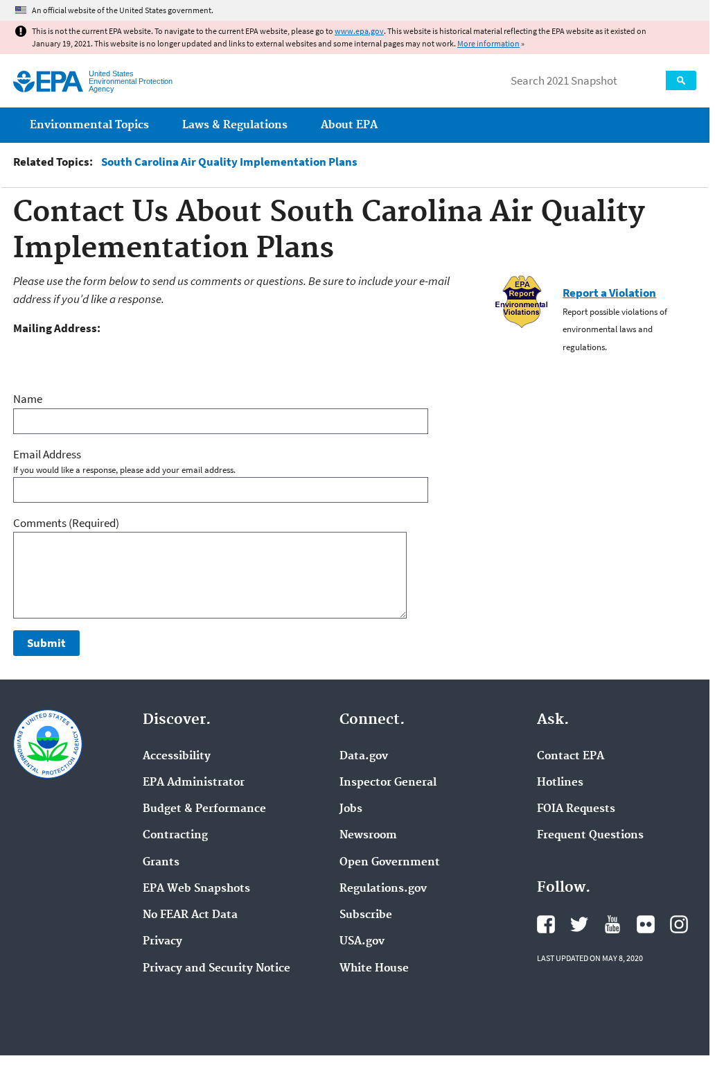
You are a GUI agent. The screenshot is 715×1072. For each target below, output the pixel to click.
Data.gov (363, 756)
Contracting (175, 835)
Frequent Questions (590, 835)
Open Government (389, 862)
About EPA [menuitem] (349, 125)
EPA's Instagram (679, 924)
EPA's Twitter (579, 924)
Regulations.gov (383, 889)
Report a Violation (609, 292)
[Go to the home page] (48, 81)
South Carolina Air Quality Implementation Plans (229, 162)
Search (681, 80)
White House (374, 968)
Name (27, 398)
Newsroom (368, 835)
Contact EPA (570, 756)
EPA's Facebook (546, 924)
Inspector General (387, 783)
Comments (66, 522)
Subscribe (365, 915)
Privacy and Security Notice (216, 968)
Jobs (350, 809)
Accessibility (177, 756)
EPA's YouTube (612, 924)
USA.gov (362, 941)
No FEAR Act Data (190, 915)
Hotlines (560, 783)
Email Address (47, 454)
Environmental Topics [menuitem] (89, 125)
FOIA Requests (576, 809)
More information (488, 43)
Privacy (162, 941)
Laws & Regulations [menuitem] (235, 125)
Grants (161, 862)
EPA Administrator (194, 783)
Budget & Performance (204, 809)
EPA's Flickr (646, 924)
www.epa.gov (359, 31)
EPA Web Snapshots (196, 889)
